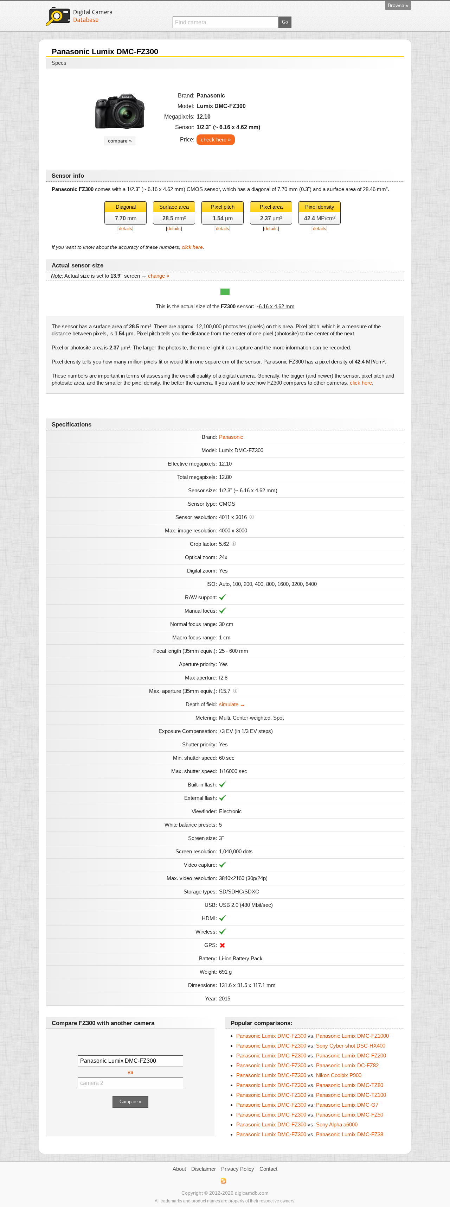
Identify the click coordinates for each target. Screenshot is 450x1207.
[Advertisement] (338, 117)
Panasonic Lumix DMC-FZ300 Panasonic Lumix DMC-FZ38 (309, 1134)
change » (158, 276)
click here (192, 247)
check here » (216, 140)
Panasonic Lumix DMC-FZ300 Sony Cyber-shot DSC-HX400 (310, 1046)
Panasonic (231, 437)
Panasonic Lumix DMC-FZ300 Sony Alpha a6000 (297, 1124)
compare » (120, 141)
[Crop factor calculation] (233, 543)
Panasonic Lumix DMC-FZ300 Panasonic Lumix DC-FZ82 (307, 1065)
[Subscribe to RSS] (223, 1181)
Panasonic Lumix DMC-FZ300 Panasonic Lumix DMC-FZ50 (309, 1115)
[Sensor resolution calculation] (251, 516)
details (125, 228)
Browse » (398, 5)
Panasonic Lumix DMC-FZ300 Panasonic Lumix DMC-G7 (307, 1105)
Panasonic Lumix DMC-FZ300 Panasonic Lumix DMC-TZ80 (309, 1085)
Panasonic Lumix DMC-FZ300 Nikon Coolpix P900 (298, 1075)
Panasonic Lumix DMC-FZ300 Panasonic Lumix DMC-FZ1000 (312, 1036)
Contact (268, 1169)
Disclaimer (203, 1169)
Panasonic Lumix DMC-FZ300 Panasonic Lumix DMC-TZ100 (311, 1095)
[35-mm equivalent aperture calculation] (235, 690)
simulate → (232, 704)
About (179, 1169)
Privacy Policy (237, 1169)
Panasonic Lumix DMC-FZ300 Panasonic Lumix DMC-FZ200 (311, 1056)
